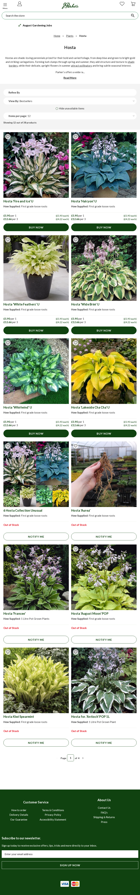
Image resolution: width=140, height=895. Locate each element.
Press (104, 821)
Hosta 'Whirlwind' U (17, 407)
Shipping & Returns (104, 817)
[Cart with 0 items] (133, 5)
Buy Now (36, 227)
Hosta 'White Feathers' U (21, 304)
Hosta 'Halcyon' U (84, 201)
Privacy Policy (53, 814)
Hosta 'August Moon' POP (89, 613)
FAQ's (104, 812)
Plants (69, 35)
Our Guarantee (18, 819)
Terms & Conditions (53, 810)
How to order (18, 810)
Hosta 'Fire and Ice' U (18, 201)
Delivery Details (18, 814)
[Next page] (83, 758)
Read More (70, 77)
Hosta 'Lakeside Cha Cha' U (90, 407)
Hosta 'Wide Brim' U (85, 304)
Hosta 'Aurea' (80, 510)
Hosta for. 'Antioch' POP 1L (90, 716)
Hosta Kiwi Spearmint (18, 716)
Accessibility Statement (53, 819)
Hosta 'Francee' (14, 613)
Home (57, 35)
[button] (5, 5)
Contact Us (104, 807)
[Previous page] (57, 758)
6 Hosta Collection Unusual (23, 510)
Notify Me (36, 536)
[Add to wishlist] (8, 136)
